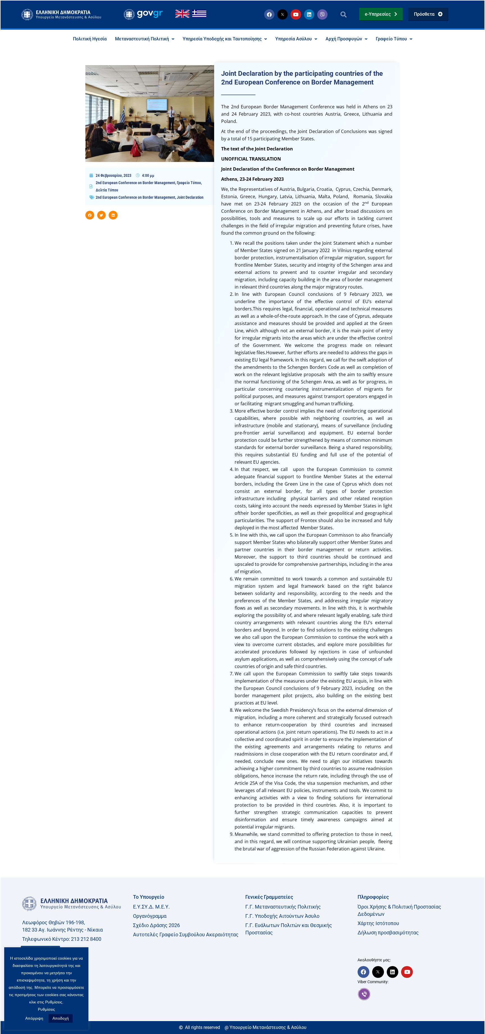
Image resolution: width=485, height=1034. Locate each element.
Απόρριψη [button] (34, 1018)
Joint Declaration (190, 197)
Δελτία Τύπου (107, 190)
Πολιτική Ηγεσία (90, 39)
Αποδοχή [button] (60, 1018)
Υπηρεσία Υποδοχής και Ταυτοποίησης (222, 39)
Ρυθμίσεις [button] (46, 1009)
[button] (343, 14)
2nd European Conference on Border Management (135, 182)
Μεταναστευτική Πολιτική (142, 39)
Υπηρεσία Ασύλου (293, 39)
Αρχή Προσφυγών (344, 39)
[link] (411, 994)
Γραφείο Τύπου (391, 39)
